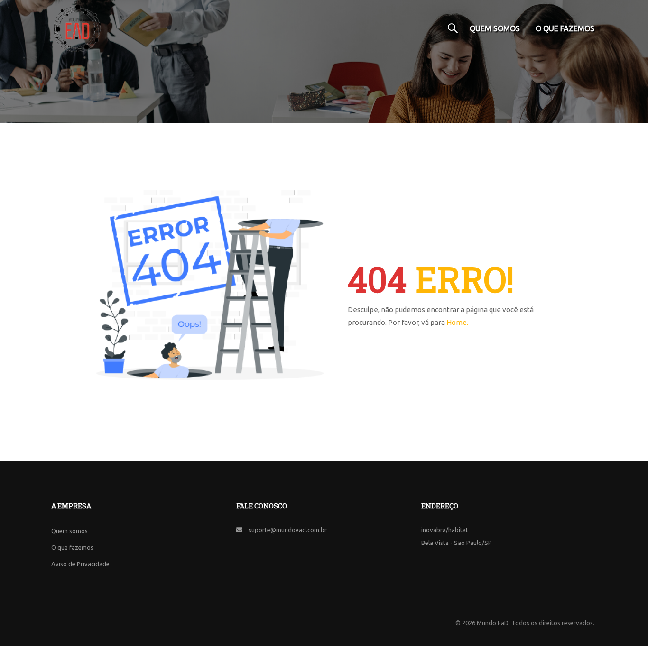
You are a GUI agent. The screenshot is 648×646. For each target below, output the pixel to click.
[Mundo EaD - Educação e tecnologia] (77, 28)
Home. (457, 322)
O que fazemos (565, 28)
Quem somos (495, 28)
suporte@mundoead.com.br (288, 529)
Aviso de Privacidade (80, 564)
